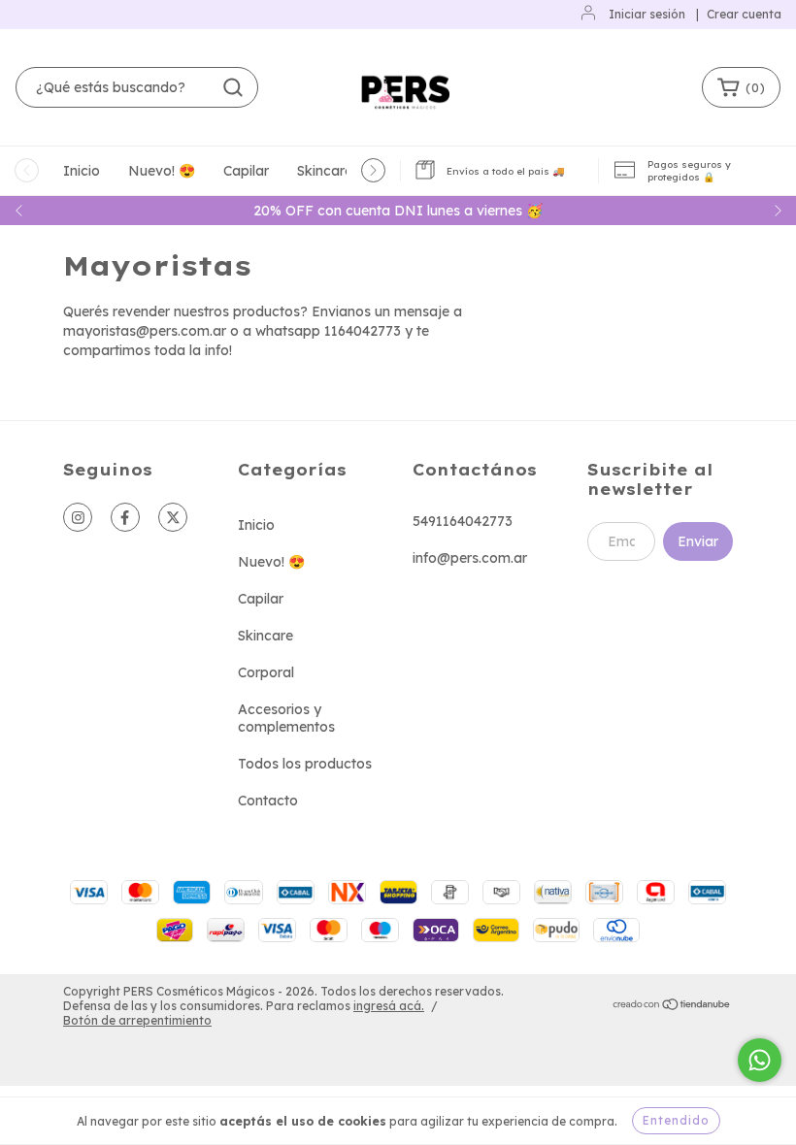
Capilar (246, 171)
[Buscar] (233, 87)
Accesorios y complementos (286, 718)
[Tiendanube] (672, 1006)
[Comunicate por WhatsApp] (759, 1060)
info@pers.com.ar (470, 558)
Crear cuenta (744, 14)
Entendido (676, 1120)
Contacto (268, 800)
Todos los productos (305, 763)
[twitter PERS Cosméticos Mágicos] (172, 517)
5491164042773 (463, 521)
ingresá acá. (388, 1005)
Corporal (266, 672)
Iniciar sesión (647, 14)
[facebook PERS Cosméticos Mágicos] (125, 517)
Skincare (324, 171)
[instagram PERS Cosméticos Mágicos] (77, 517)
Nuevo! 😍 (161, 171)
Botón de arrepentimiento (137, 1020)
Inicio (81, 171)
